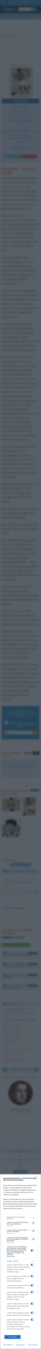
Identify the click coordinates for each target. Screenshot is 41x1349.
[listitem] (20, 1217)
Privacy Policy (33, 1345)
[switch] (32, 1223)
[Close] (37, 1178)
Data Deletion (8, 1345)
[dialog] (20, 1261)
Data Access (20, 1345)
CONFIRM (12, 1337)
